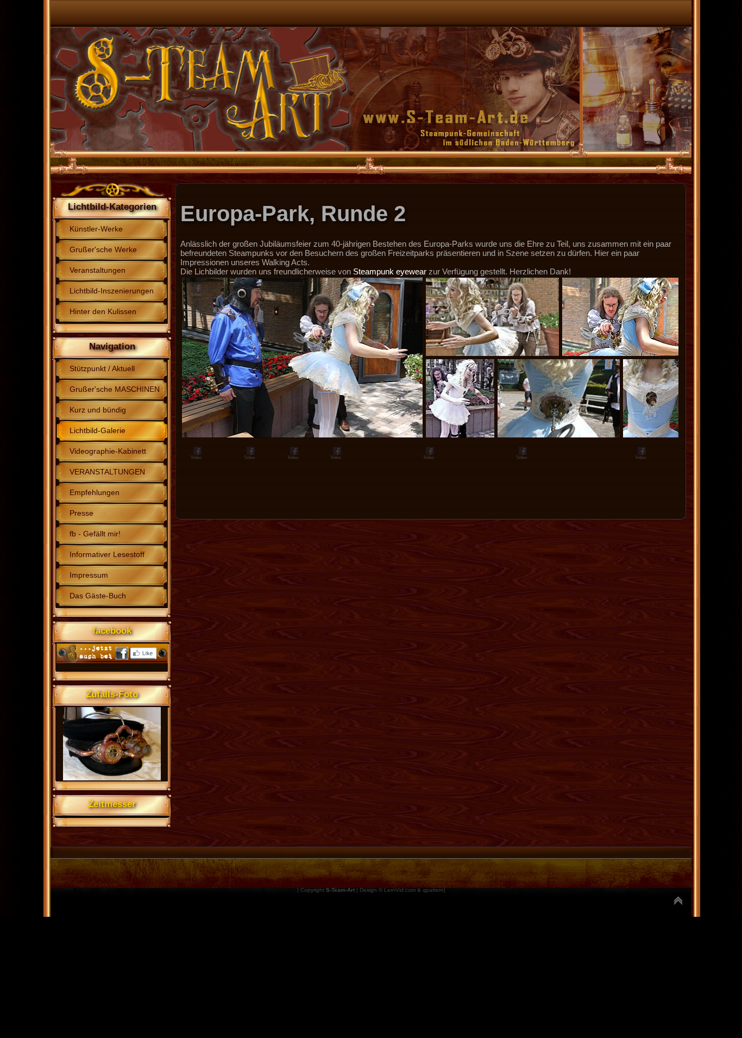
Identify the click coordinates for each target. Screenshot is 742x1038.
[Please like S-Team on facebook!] (112, 660)
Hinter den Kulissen (103, 311)
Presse (81, 513)
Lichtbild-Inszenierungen (112, 290)
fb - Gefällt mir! (95, 533)
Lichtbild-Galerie (97, 430)
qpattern (433, 890)
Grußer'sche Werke (103, 249)
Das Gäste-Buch (98, 595)
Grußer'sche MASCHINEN (115, 389)
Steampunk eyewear (389, 271)
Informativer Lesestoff (107, 554)
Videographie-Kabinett (108, 451)
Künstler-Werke (96, 228)
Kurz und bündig (98, 409)
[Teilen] (195, 288)
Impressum (89, 575)
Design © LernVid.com (388, 890)
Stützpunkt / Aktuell (102, 368)
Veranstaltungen (97, 270)
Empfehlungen (95, 492)
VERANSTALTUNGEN (107, 471)
